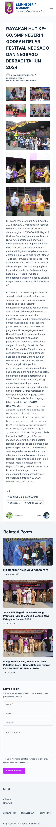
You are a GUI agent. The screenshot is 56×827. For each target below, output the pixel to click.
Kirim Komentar (14, 770)
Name (9, 704)
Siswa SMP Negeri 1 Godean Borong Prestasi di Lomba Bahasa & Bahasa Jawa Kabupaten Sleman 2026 (26, 616)
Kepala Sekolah (27, 813)
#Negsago (14, 503)
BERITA (9, 80)
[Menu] (51, 7)
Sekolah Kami (9, 813)
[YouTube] (9, 789)
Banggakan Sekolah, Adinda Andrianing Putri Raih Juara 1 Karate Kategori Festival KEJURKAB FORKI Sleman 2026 (26, 665)
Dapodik (7, 802)
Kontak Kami (45, 813)
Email (8, 713)
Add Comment (13, 732)
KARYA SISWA (19, 80)
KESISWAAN (31, 80)
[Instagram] (4, 789)
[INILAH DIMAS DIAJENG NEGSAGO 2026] (28, 552)
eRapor (7, 799)
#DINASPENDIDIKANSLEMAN (23, 497)
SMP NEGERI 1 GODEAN (26, 6)
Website (9, 722)
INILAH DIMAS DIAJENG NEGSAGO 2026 (26, 570)
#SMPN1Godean (33, 503)
